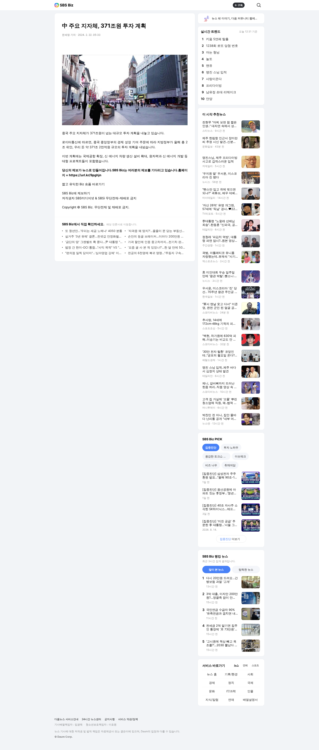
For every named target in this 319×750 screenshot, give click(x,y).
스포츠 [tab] (255, 665)
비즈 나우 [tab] (211, 465)
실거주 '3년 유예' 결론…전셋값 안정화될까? (94, 236)
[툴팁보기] (259, 32)
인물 (250, 691)
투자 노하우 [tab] (231, 447)
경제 (212, 683)
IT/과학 (231, 691)
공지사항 (109, 719)
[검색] (260, 5)
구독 (240, 5)
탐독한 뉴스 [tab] (246, 569)
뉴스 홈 (212, 674)
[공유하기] (250, 5)
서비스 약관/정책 (128, 719)
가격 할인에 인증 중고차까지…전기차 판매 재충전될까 (157, 242)
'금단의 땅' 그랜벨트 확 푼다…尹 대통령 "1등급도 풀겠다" (94, 242)
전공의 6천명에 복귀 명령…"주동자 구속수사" (157, 253)
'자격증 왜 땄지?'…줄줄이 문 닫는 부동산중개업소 (157, 231)
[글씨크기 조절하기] (176, 45)
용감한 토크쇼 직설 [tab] (217, 456)
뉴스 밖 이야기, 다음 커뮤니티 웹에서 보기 (238, 18)
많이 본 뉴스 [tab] (216, 569)
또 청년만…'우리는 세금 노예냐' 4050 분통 (93, 231)
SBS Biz (66, 5)
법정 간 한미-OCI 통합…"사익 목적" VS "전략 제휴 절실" (94, 247)
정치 (231, 683)
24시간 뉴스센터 (91, 719)
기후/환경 (231, 674)
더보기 (230, 539)
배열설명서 (250, 700)
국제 (250, 683)
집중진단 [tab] (210, 447)
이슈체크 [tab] (240, 456)
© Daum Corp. (63, 736)
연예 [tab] (245, 665)
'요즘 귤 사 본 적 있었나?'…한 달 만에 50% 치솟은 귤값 (157, 247)
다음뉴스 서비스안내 (66, 719)
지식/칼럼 (211, 700)
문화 (212, 691)
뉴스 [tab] (236, 665)
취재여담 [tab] (230, 465)
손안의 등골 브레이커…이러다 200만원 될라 (157, 236)
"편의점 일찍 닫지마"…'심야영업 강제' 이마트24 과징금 (94, 253)
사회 (250, 674)
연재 (231, 700)
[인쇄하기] (184, 45)
